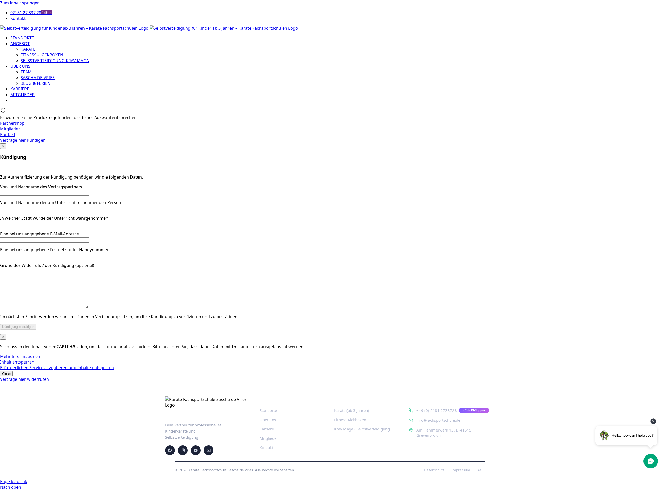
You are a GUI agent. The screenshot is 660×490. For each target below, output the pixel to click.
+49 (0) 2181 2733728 (436, 410)
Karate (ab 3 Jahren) (351, 410)
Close (6, 374)
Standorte (268, 410)
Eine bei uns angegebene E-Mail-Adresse (39, 234)
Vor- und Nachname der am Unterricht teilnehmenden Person (60, 202)
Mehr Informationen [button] (20, 356)
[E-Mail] (208, 450)
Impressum (460, 470)
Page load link (13, 481)
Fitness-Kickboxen (350, 419)
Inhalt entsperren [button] (17, 362)
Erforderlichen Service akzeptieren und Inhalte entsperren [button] (57, 367)
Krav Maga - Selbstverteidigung (362, 429)
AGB (481, 470)
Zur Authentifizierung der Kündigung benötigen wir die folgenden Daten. (71, 177)
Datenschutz (434, 470)
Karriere (267, 429)
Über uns (268, 419)
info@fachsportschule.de (438, 420)
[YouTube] (196, 450)
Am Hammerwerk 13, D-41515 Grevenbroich (444, 432)
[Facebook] (170, 450)
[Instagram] (183, 450)
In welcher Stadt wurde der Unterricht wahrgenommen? (55, 218)
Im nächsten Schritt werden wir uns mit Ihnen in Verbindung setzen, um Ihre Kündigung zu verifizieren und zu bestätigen (118, 316)
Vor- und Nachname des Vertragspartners (41, 187)
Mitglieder (269, 438)
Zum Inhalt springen (20, 3)
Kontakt (266, 447)
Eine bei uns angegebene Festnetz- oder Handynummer (54, 249)
